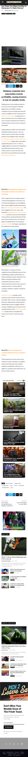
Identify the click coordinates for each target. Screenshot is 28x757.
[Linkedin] (14, 86)
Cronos (11, 485)
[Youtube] (21, 743)
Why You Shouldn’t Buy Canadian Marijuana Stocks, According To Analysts (13, 352)
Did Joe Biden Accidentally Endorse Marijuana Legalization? (7, 504)
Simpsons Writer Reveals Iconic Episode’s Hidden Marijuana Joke (18, 673)
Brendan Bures (8, 10)
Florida (15, 485)
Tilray (11, 487)
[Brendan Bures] (2, 10)
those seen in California (8, 155)
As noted (6, 295)
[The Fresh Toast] (14, 2)
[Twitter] (10, 86)
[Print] (20, 86)
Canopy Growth (5, 485)
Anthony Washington (6, 561)
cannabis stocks (17, 483)
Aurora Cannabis (9, 483)
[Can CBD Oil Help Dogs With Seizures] (5, 658)
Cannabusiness (9, 13)
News (14, 13)
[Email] (17, 86)
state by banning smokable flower (13, 207)
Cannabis (3, 13)
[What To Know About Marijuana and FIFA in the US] (14, 546)
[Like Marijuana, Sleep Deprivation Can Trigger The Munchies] (5, 666)
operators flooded (6, 224)
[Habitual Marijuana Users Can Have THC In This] (14, 635)
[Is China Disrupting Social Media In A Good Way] (5, 578)
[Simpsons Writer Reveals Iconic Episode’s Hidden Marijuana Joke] (5, 673)
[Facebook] (7, 86)
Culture (3, 554)
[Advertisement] (14, 29)
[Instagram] (10, 743)
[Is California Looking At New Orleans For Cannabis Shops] (5, 585)
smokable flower (5, 487)
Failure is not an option (8, 116)
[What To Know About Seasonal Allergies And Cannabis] (5, 571)
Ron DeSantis (21, 485)
